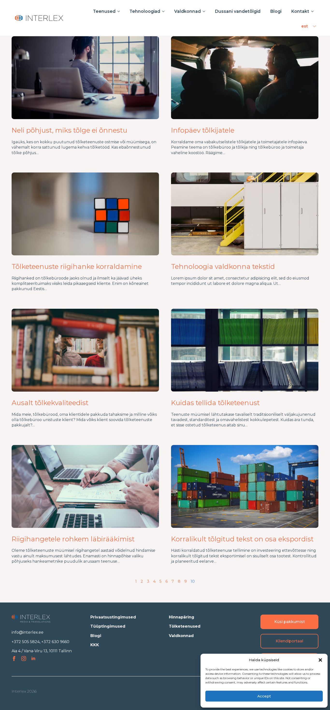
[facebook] (14, 658)
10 (193, 581)
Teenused (104, 11)
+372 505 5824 (26, 641)
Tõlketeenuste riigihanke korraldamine (77, 267)
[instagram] (23, 658)
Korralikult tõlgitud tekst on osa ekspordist (242, 539)
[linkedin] (33, 658)
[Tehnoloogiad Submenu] (164, 11)
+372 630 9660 (55, 641)
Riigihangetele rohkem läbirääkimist (73, 539)
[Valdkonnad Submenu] (205, 11)
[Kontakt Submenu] (313, 11)
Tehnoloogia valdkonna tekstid (223, 267)
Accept (264, 696)
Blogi (275, 11)
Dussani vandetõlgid (237, 11)
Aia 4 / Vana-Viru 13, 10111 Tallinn (42, 651)
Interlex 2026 (24, 691)
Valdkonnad (187, 11)
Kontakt (300, 11)
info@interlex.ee (27, 632)
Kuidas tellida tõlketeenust (215, 403)
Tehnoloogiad (144, 11)
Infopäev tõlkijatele (202, 130)
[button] (320, 660)
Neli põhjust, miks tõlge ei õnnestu (69, 130)
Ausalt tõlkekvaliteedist (50, 403)
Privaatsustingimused (113, 617)
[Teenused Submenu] (120, 11)
